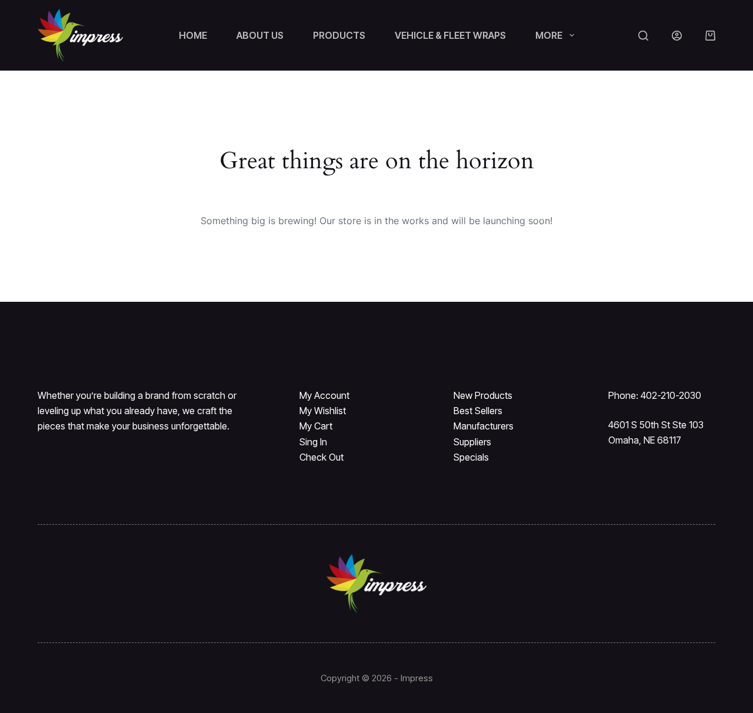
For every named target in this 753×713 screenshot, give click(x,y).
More (548, 35)
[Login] (677, 36)
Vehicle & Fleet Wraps (450, 35)
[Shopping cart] (710, 36)
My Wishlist (322, 411)
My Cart (315, 426)
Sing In (313, 442)
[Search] (643, 36)
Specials (471, 457)
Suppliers (472, 442)
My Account (324, 395)
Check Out (321, 457)
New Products (483, 395)
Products (339, 35)
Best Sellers (478, 411)
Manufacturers (484, 426)
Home (193, 35)
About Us (260, 35)
